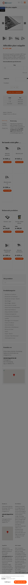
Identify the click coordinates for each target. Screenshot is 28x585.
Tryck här (3, 578)
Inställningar (7, 581)
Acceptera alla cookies (21, 581)
